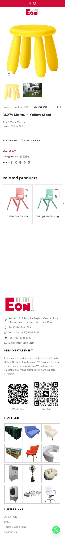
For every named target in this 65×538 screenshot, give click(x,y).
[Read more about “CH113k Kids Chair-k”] (27, 196)
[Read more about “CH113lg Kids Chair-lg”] (56, 196)
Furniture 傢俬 (20, 107)
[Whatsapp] (56, 530)
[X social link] (16, 162)
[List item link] (32, 327)
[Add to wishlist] (27, 190)
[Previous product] (53, 107)
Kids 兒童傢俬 (39, 107)
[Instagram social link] (34, 3)
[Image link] (20, 303)
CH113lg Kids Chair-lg (47, 216)
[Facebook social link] (30, 3)
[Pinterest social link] (20, 162)
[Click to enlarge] (9, 74)
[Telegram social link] (29, 162)
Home (6, 107)
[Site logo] (32, 11)
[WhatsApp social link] (25, 162)
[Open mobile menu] (4, 11)
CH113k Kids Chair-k (17, 216)
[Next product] (60, 107)
